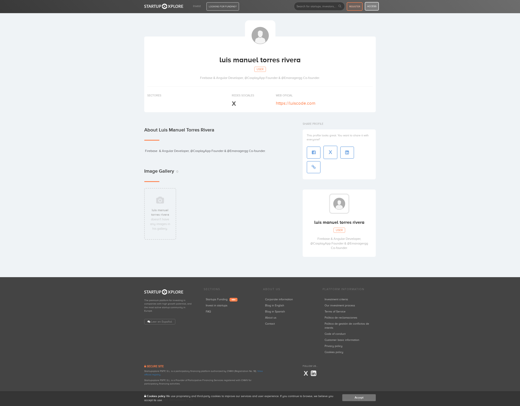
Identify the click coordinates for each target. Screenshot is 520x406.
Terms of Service (335, 311)
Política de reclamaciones (341, 317)
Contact (270, 323)
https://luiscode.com (295, 103)
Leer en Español (161, 321)
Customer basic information (342, 339)
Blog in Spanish (275, 311)
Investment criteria (336, 299)
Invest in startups (217, 305)
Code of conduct (335, 333)
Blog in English (274, 305)
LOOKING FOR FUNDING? (223, 6)
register (354, 6)
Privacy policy (333, 346)
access (371, 6)
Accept (359, 397)
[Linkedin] (313, 373)
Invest (197, 6)
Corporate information (279, 299)
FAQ (208, 311)
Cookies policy (334, 352)
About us (270, 317)
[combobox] (319, 6)
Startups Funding (220, 299)
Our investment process (340, 305)
